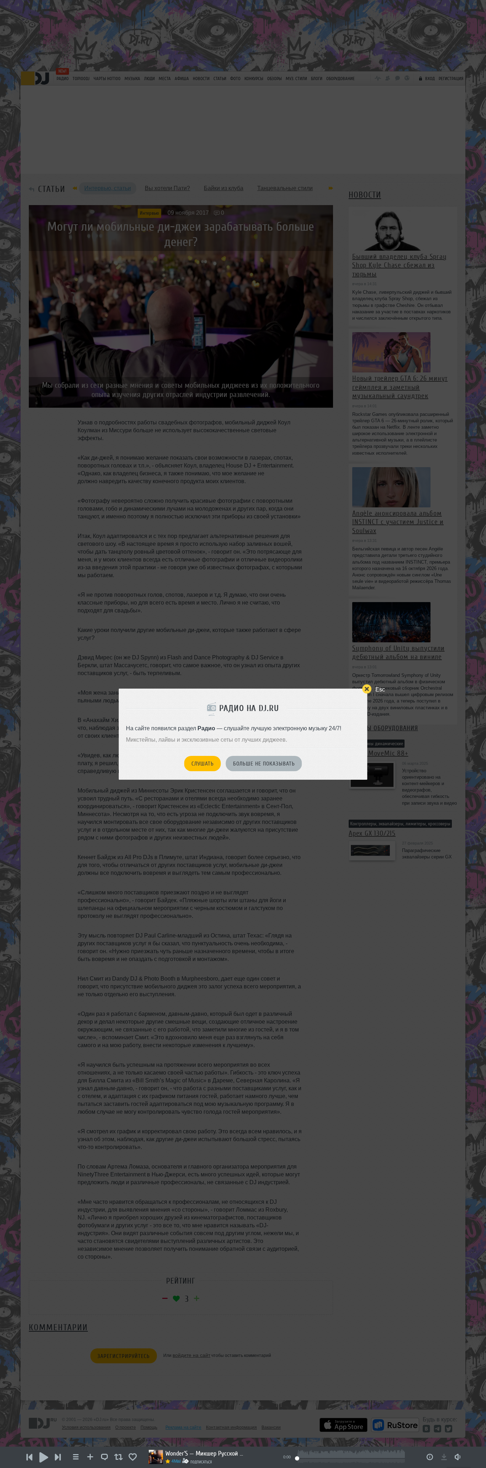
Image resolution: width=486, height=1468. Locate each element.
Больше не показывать (264, 764)
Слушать (202, 764)
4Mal (176, 1461)
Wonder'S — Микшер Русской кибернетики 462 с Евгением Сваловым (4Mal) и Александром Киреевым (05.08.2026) (204, 1453)
